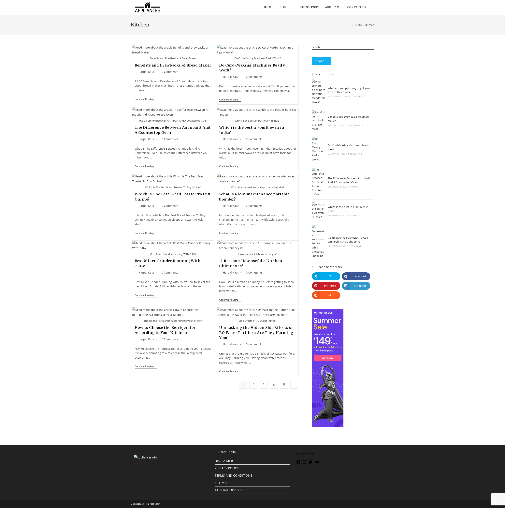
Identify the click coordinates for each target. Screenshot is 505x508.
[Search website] (373, 7)
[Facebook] (298, 463)
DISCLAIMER (224, 461)
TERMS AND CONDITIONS (233, 475)
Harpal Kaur (146, 72)
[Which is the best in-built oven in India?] (318, 210)
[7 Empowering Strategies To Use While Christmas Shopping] (318, 241)
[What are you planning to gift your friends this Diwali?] (318, 92)
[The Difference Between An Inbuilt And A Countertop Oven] (318, 182)
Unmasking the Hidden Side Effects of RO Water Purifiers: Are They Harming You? (256, 332)
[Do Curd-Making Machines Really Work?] (318, 149)
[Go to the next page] (294, 385)
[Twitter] (310, 463)
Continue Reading (146, 99)
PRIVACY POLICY (226, 468)
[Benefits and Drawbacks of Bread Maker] (318, 120)
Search (316, 47)
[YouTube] (316, 463)
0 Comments (170, 72)
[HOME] (350, 25)
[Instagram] (304, 463)
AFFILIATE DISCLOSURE (231, 490)
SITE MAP (222, 483)
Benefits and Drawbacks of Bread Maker (173, 65)
